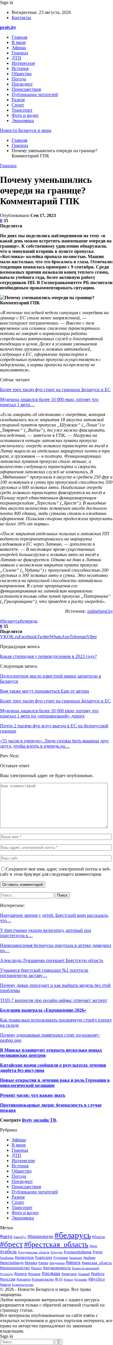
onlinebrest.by (100, 611)
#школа (5, 1285)
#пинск (20, 1273)
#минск (73, 1262)
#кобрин (89, 1258)
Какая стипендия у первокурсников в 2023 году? (48, 656)
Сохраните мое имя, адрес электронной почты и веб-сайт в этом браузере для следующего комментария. (55, 871)
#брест (11, 1244)
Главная (19, 37)
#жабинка (7, 1257)
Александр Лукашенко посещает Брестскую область (51, 960)
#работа (97, 1274)
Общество (22, 73)
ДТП (16, 58)
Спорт (18, 104)
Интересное (23, 63)
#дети (98, 1252)
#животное (24, 1257)
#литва (43, 1263)
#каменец (75, 1257)
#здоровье (60, 1258)
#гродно (57, 1252)
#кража (31, 1262)
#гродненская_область (34, 1252)
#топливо (80, 1279)
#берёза (98, 1237)
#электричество (23, 1284)
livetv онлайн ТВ (39, 1120)
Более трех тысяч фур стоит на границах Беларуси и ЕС (55, 389)
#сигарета (23, 1279)
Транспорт (22, 110)
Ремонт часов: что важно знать (32, 1095)
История (20, 68)
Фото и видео (25, 115)
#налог (36, 1268)
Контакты (21, 17)
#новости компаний (85, 1268)
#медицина (57, 1263)
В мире (19, 42)
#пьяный (84, 1274)
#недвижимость (57, 1268)
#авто (6, 1236)
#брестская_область (56, 1244)
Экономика (23, 120)
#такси (68, 1279)
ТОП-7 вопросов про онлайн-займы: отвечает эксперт (53, 1000)
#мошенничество (15, 1268)
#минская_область (97, 1263)
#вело (93, 1246)
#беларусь (10, 621)
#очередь (28, 621)
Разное (18, 99)
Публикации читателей (35, 94)
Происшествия (26, 89)
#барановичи (40, 1236)
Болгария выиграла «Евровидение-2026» (43, 1010)
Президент (22, 84)
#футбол (96, 1279)
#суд (59, 1279)
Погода (19, 78)
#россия (7, 1278)
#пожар (34, 1274)
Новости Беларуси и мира (25, 130)
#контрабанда (11, 1263)
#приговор (69, 1274)
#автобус (20, 1237)
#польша (51, 1273)
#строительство (43, 1279)
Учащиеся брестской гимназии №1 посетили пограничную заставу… (44, 973)
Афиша (19, 47)
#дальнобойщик (78, 1252)
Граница (20, 52)
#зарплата (43, 1257)
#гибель (8, 1251)
